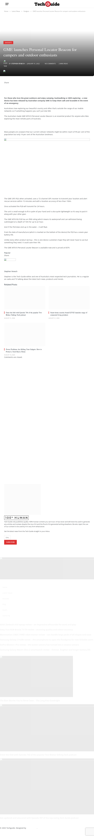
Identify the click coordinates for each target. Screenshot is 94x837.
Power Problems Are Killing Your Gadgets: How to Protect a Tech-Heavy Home (24, 350)
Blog (4, 604)
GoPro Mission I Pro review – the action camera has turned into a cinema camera (39, 644)
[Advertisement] (32, 126)
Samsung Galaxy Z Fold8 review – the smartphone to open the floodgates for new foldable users (46, 639)
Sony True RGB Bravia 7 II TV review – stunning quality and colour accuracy (36, 629)
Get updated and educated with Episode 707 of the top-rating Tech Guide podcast (39, 818)
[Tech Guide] (47, 4)
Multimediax (32, 828)
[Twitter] (5, 88)
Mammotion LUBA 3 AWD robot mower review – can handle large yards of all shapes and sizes (45, 634)
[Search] (87, 4)
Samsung (6, 615)
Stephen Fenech (18, 64)
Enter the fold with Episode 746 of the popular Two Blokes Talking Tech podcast (24, 313)
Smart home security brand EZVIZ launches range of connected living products (68, 313)
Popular (7, 253)
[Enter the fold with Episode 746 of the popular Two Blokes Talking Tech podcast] (24, 297)
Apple (4, 610)
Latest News (7, 593)
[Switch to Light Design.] (83, 4)
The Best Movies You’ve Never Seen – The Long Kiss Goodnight (30, 700)
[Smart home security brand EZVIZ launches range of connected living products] (69, 297)
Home (4, 587)
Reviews (5, 598)
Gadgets (8, 43)
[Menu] (7, 4)
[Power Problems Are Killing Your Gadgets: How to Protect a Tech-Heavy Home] (24, 334)
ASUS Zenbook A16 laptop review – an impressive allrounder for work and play (38, 624)
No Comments (50, 64)
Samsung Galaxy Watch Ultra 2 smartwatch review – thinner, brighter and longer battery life (45, 649)
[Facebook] (5, 85)
